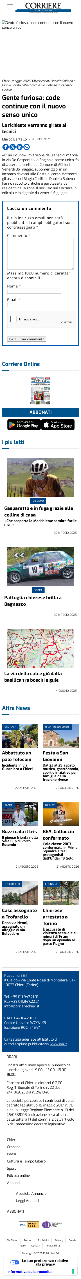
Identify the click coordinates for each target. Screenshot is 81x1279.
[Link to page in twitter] (12, 147)
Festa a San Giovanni (55, 756)
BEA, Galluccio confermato (58, 834)
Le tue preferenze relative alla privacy (45, 1262)
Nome (14, 286)
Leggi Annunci (27, 1200)
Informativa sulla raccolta (29, 1271)
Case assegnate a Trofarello (19, 913)
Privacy (59, 1240)
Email (14, 299)
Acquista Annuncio (31, 1193)
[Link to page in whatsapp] (26, 147)
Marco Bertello (14, 139)
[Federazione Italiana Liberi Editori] (52, 1227)
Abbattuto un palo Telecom (16, 756)
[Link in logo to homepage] (43, 8)
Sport (11, 1168)
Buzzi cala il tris (19, 831)
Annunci (13, 1182)
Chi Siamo (12, 1240)
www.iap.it (58, 1044)
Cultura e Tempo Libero (26, 1161)
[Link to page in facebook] (5, 147)
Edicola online (18, 1175)
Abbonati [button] (40, 412)
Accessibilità (53, 1245)
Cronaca (13, 1147)
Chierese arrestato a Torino (55, 916)
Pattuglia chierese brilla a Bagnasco (33, 600)
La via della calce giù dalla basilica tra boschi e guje (33, 676)
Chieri (11, 1139)
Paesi (11, 1154)
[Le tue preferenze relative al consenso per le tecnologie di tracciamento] (73, 1271)
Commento (18, 235)
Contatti (35, 1245)
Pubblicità (43, 1240)
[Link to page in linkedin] (19, 147)
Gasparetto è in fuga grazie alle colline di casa (38, 511)
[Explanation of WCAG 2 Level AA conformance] (29, 1227)
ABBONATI (15, 1211)
